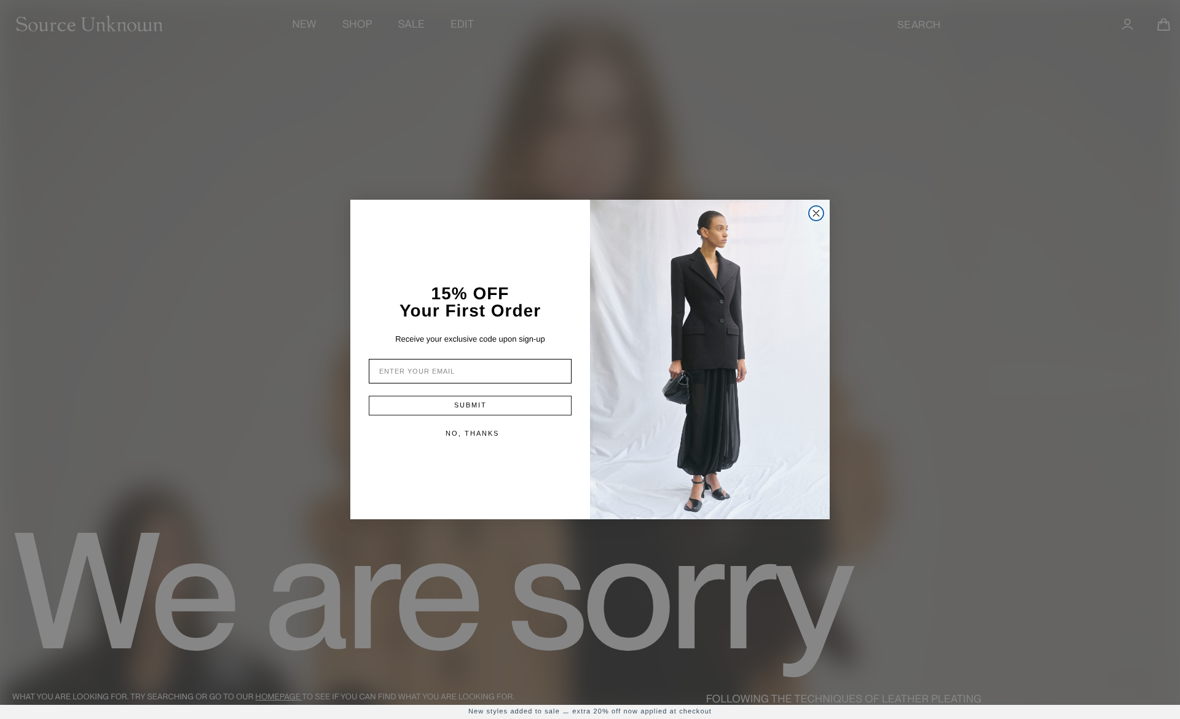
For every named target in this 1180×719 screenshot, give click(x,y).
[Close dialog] (816, 213)
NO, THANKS (472, 433)
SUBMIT (470, 405)
